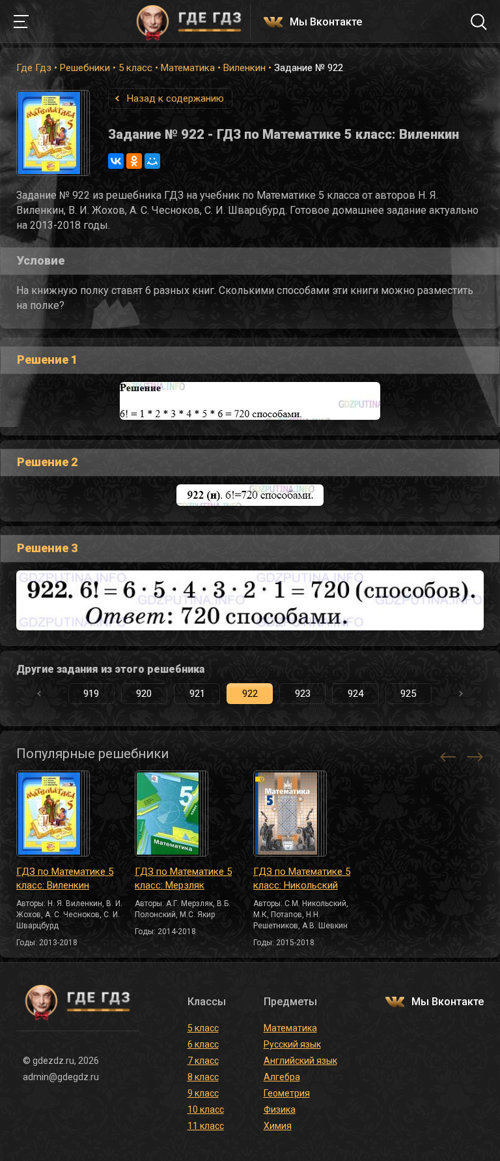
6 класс (203, 1044)
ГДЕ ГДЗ (189, 21)
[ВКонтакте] (116, 161)
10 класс (206, 1109)
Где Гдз (33, 68)
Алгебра (282, 1077)
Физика (280, 1109)
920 (144, 693)
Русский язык (292, 1044)
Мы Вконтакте (326, 22)
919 (91, 693)
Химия (278, 1126)
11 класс (206, 1126)
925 (408, 693)
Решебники (85, 68)
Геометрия (287, 1093)
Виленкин (244, 68)
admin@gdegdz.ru (61, 1077)
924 (355, 693)
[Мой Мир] (152, 161)
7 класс (203, 1060)
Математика (188, 68)
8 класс (203, 1077)
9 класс (203, 1093)
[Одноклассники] (134, 161)
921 (197, 693)
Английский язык (300, 1060)
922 (250, 693)
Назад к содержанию (175, 98)
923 (303, 693)
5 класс (135, 68)
